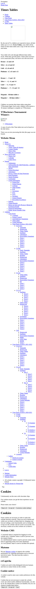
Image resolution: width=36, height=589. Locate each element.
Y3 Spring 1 (31, 431)
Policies (10, 201)
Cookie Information (11, 475)
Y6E (17, 330)
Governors (15, 191)
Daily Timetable (25, 250)
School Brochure (13, 170)
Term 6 (22, 247)
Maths (22, 337)
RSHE (22, 341)
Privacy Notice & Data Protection (18, 173)
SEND (10, 168)
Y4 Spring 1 (31, 444)
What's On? (12, 156)
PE (21, 281)
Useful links (12, 466)
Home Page (4, 5)
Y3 (25, 421)
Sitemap (7, 473)
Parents (7, 161)
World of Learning (18, 458)
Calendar (11, 158)
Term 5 (22, 245)
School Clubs (12, 463)
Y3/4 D (18, 367)
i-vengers (19, 454)
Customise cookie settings (23, 508)
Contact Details (13, 149)
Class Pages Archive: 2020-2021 (22, 412)
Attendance (11, 172)
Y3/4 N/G (19, 226)
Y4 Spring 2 (31, 442)
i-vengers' (15, 215)
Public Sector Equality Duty (16, 210)
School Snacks (16, 184)
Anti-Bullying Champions (20, 219)
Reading (22, 255)
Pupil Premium (12, 175)
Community (8, 461)
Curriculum (11, 179)
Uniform (14, 186)
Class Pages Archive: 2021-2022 (22, 344)
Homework (23, 229)
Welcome (11, 145)
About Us (8, 144)
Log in (3, 3)
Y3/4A (18, 273)
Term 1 (22, 238)
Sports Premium (13, 177)
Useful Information (14, 180)
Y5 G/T (18, 290)
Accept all (11, 508)
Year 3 (26, 372)
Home (6, 14)
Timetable (23, 227)
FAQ (13, 194)
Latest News (12, 159)
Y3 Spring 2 (31, 430)
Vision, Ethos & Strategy (16, 147)
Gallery (10, 456)
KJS (13, 189)
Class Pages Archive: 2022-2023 (14, 20)
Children (7, 16)
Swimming (23, 316)
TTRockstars (8, 124)
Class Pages (8, 18)
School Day (15, 182)
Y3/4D (7, 21)
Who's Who (12, 151)
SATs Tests (23, 339)
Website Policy (9, 477)
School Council (17, 217)
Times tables (16, 220)
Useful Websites (17, 222)
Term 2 (22, 240)
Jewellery (15, 196)
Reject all (4, 508)
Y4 (25, 433)
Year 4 (26, 383)
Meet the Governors (14, 152)
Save (17, 587)
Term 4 (22, 243)
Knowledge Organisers (27, 236)
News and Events (10, 154)
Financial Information (15, 208)
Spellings (23, 233)
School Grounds (17, 459)
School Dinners (17, 198)
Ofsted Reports (13, 203)
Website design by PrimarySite (14, 483)
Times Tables (9, 23)
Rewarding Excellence (19, 200)
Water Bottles (16, 187)
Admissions (12, 163)
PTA (13, 193)
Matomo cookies (11, 551)
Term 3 (22, 241)
